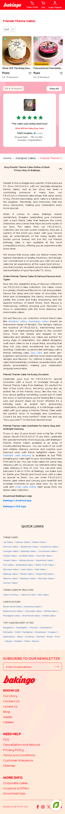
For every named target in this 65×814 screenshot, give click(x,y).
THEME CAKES (10, 537)
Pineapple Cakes (11, 615)
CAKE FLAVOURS (12, 601)
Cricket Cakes (10, 556)
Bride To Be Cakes (45, 565)
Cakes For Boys (11, 594)
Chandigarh (21, 627)
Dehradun (8, 632)
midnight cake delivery (17, 455)
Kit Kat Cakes (50, 611)
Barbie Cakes (39, 542)
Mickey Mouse (26, 560)
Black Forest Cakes (12, 606)
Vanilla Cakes (49, 615)
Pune (57, 636)
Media (7, 716)
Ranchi (35, 641)
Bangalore (8, 627)
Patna (27, 641)
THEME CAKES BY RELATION (18, 590)
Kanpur (8, 641)
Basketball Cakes (24, 565)
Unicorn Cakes (10, 583)
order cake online (25, 486)
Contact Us (11, 701)
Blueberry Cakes (32, 606)
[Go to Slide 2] (28, 63)
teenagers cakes (39, 321)
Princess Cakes (10, 546)
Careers (8, 722)
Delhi (17, 632)
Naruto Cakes (27, 574)
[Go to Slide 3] (30, 63)
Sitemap (9, 765)
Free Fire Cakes (44, 556)
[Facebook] (38, 806)
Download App (14, 793)
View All (54, 88)
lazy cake (36, 352)
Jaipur (20, 636)
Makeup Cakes (10, 574)
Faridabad (28, 632)
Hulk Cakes (40, 569)
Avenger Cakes (11, 551)
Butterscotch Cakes (13, 611)
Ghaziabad (40, 632)
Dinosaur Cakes (11, 569)
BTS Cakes (8, 565)
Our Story (10, 696)
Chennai (33, 627)
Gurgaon (52, 632)
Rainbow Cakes (28, 578)
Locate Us (10, 706)
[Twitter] (48, 807)
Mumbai (41, 636)
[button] (17, 51)
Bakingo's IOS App (14, 506)
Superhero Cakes (44, 560)
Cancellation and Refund (21, 744)
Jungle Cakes (10, 560)
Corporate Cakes (15, 783)
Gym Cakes (27, 569)
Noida (50, 636)
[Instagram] (43, 807)
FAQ (6, 739)
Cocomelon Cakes (47, 551)
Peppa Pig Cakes (44, 574)
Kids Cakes (43, 594)
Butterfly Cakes (28, 551)
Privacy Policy (13, 749)
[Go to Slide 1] (27, 63)
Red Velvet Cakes (31, 615)
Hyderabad (8, 636)
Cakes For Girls (28, 594)
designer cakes (17, 321)
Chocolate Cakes (33, 611)
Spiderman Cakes (29, 546)
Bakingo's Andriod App (17, 500)
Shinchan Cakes (46, 578)
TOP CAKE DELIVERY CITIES (18, 622)
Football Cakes (26, 556)
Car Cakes (8, 542)
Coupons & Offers (16, 788)
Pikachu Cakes (10, 578)
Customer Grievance (18, 760)
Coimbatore (46, 627)
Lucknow (29, 636)
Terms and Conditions (19, 755)
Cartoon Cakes (22, 542)
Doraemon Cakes (49, 546)
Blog (6, 711)
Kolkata (18, 641)
